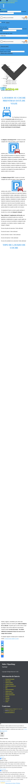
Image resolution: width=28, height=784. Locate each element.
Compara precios (6, 68)
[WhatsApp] (14, 649)
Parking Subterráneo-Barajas (12, 71)
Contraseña (23, 11)
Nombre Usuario (3, 11)
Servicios (5, 78)
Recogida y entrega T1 (11, 80)
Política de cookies (9, 692)
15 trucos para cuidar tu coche (11, 638)
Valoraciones (8, 680)
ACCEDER (3, 9)
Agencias (7, 699)
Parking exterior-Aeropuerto (12, 76)
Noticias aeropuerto (9, 689)
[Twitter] (14, 644)
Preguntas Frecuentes (9, 679)
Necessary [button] (2, 757)
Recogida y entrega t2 (11, 81)
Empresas (5, 85)
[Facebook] (14, 642)
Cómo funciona (6, 66)
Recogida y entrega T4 (11, 83)
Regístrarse (9, 24)
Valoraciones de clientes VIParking (12, 783)
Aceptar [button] (25, 729)
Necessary (4, 758)
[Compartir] (14, 656)
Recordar (3, 22)
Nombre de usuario (4, 28)
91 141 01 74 (12, 710)
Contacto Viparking (9, 684)
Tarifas (6, 701)
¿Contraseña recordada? (5, 55)
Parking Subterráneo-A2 (11, 73)
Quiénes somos (8, 691)
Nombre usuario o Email (5, 51)
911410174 (3, 0)
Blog (6, 687)
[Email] (14, 647)
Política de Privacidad (10, 694)
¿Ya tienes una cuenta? (4, 48)
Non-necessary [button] (3, 769)
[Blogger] (14, 654)
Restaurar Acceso (3, 24)
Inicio (4, 64)
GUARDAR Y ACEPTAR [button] (5, 781)
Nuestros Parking (9, 682)
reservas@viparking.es (12, 0)
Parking (4, 69)
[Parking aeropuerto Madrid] (14, 90)
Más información (3, 730)
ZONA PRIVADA (11, 2)
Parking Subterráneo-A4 (11, 74)
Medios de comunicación (10, 686)
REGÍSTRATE (3, 2)
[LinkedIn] (14, 651)
